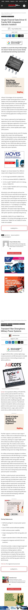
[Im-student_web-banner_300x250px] (14, 292)
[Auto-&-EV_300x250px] (14, 167)
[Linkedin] (13, 35)
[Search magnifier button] (24, 5)
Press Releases (7, 12)
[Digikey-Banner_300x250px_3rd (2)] (14, 94)
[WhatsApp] (16, 35)
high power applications (15, 235)
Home (2, 12)
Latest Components (10, 16)
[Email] (19, 35)
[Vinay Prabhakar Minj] (9, 29)
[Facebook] (10, 35)
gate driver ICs (7, 235)
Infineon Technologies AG (6, 236)
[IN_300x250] (14, 272)
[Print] (22, 35)
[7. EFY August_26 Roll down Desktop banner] (14, 609)
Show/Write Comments (14, 253)
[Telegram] (7, 35)
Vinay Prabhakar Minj (16, 28)
